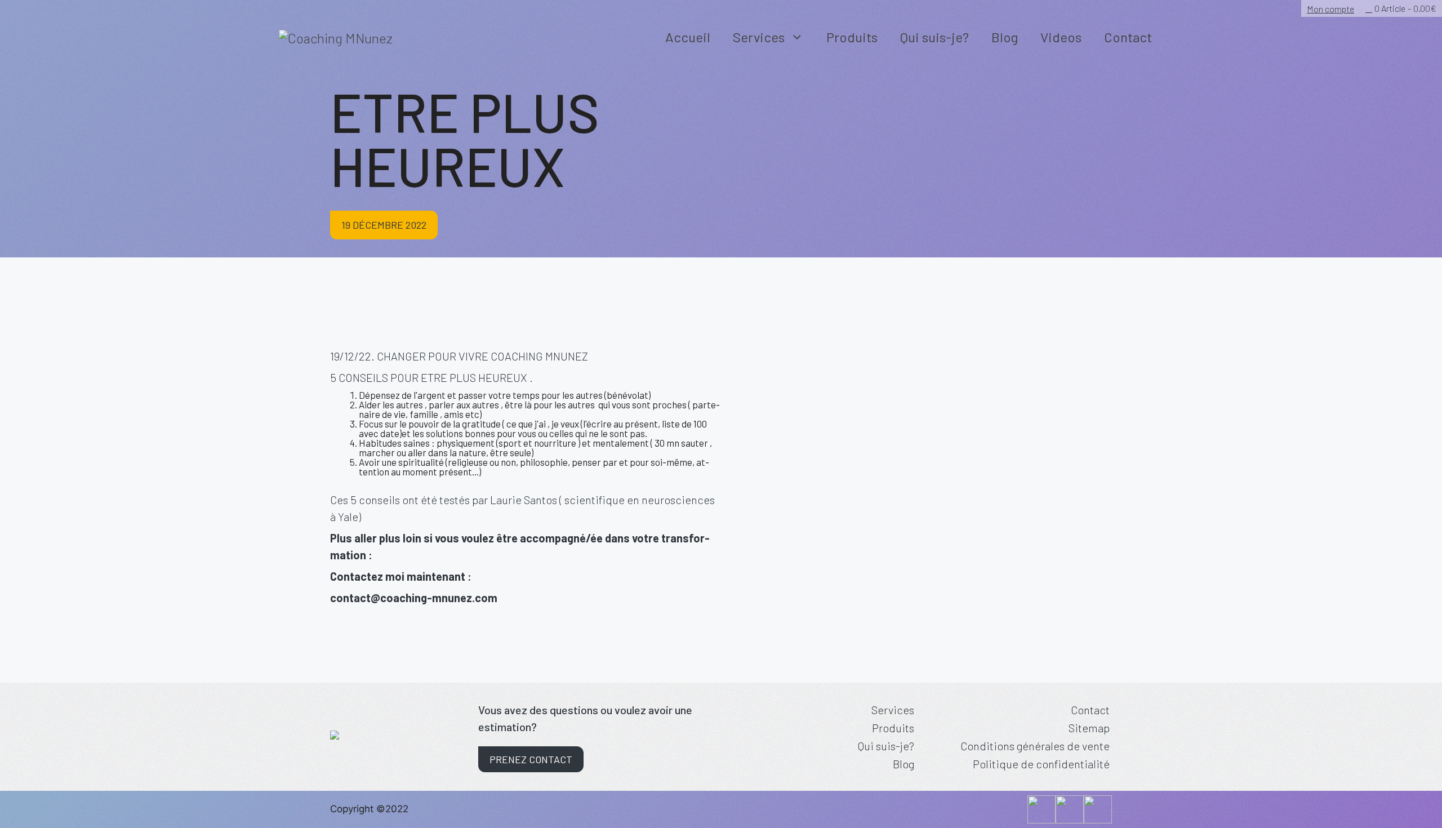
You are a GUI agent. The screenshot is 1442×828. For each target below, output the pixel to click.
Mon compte (1330, 8)
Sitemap (1089, 727)
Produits (852, 37)
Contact (1128, 37)
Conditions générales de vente (1035, 746)
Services (759, 37)
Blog (1004, 37)
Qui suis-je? (934, 37)
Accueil (687, 37)
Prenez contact (530, 759)
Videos (1061, 37)
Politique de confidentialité (1041, 764)
